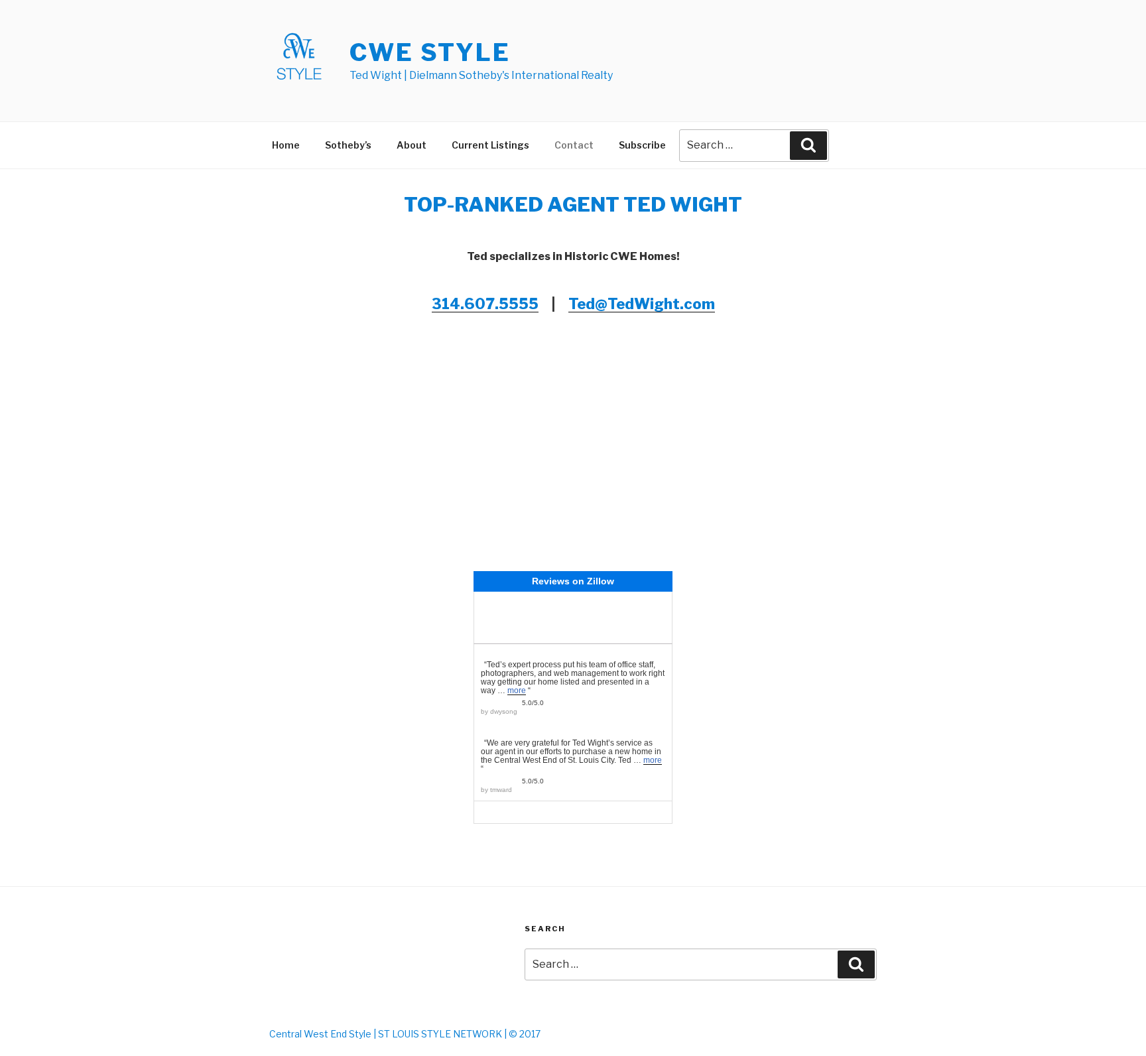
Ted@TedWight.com (641, 303)
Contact (574, 145)
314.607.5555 (485, 303)
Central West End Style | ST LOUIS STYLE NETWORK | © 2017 (405, 1033)
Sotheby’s (348, 145)
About (411, 145)
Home (286, 145)
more (516, 690)
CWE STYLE (430, 52)
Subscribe (642, 145)
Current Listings (490, 145)
